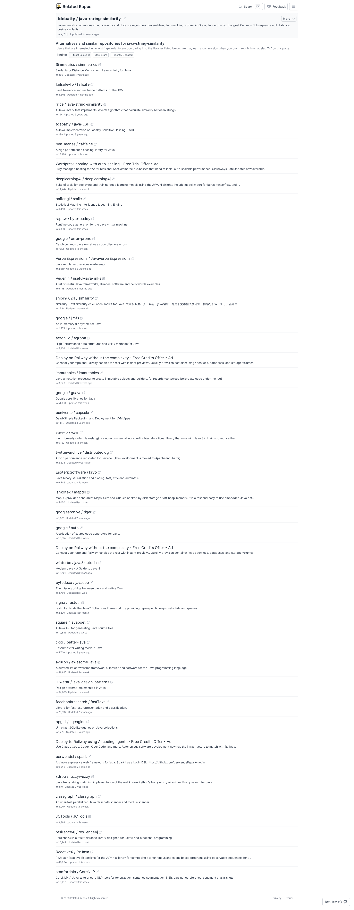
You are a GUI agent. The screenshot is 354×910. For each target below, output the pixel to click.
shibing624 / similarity (75, 298)
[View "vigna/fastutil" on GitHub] (82, 602)
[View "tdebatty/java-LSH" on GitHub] (92, 124)
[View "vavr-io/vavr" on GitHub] (81, 432)
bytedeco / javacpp (72, 582)
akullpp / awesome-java (76, 662)
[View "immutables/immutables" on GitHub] (101, 373)
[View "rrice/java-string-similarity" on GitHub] (105, 104)
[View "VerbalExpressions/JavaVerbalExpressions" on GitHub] (133, 258)
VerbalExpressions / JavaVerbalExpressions (93, 258)
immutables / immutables (77, 373)
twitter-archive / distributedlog (82, 452)
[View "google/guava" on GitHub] (83, 392)
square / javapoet (71, 622)
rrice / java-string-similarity (79, 104)
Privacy (277, 898)
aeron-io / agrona (71, 338)
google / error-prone (73, 238)
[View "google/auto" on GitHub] (81, 528)
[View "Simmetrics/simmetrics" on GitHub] (99, 64)
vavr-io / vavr (67, 432)
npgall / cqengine (70, 722)
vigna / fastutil (68, 602)
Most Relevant (80, 54)
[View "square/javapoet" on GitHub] (88, 622)
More (286, 18)
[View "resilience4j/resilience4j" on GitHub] (100, 832)
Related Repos (77, 6)
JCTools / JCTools (71, 816)
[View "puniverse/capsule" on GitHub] (91, 412)
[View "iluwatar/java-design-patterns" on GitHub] (111, 682)
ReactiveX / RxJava (72, 852)
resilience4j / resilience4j (77, 832)
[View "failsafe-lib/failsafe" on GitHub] (92, 84)
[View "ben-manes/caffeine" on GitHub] (95, 144)
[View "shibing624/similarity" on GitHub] (96, 298)
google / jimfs (67, 318)
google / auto (67, 528)
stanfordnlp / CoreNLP (75, 872)
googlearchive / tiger (74, 512)
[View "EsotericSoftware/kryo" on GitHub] (99, 472)
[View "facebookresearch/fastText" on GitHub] (107, 702)
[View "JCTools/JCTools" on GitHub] (89, 816)
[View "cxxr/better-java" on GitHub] (88, 642)
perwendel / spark (71, 756)
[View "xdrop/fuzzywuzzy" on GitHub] (92, 776)
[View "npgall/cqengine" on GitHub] (88, 721)
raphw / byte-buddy (73, 218)
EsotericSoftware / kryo (76, 472)
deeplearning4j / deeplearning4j (83, 179)
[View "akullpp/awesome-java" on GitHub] (99, 662)
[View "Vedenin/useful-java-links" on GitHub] (103, 278)
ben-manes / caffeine (74, 144)
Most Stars (101, 54)
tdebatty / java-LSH (73, 124)
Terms (289, 898)
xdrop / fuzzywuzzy (73, 776)
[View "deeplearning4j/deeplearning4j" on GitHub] (113, 179)
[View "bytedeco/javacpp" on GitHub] (91, 582)
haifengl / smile (69, 199)
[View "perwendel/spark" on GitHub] (89, 756)
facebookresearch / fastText (80, 702)
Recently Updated (122, 54)
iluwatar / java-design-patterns (82, 682)
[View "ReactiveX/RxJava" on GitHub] (91, 852)
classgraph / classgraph (76, 796)
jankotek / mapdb (71, 492)
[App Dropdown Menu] (293, 6)
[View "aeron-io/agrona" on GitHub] (88, 338)
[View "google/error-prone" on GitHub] (93, 238)
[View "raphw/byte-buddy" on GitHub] (92, 218)
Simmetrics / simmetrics (76, 64)
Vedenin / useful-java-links (78, 278)
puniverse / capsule (72, 412)
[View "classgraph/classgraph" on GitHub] (99, 796)
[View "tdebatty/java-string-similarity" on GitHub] (124, 18)
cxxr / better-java (71, 642)
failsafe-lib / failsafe (73, 84)
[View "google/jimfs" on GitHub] (81, 318)
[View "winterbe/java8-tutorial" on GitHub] (100, 562)
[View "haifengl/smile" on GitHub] (84, 198)
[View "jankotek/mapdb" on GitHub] (88, 492)
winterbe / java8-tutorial (77, 562)
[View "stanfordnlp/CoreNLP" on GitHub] (97, 872)
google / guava (68, 393)
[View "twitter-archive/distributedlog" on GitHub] (111, 452)
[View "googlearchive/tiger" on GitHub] (94, 512)
